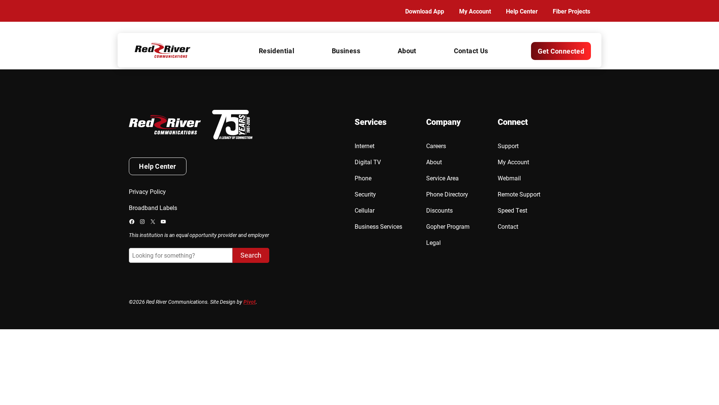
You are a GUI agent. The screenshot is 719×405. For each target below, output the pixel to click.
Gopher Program (448, 226)
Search (250, 255)
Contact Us (471, 50)
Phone (363, 178)
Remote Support (519, 194)
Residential (276, 50)
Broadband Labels (153, 208)
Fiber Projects (571, 11)
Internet (364, 146)
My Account (475, 11)
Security (365, 194)
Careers (436, 146)
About (407, 50)
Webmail (509, 178)
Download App (424, 11)
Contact (508, 226)
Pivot (249, 301)
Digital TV (368, 162)
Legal (433, 242)
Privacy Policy (147, 191)
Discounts (439, 210)
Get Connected (561, 51)
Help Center (522, 11)
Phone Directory (447, 194)
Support (508, 146)
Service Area (442, 178)
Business (346, 50)
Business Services (378, 226)
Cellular (364, 210)
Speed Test (512, 210)
